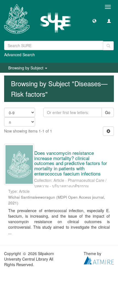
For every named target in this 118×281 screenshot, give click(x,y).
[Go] (108, 45)
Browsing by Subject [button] (26, 68)
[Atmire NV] (99, 260)
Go (107, 112)
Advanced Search (19, 54)
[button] (94, 20)
